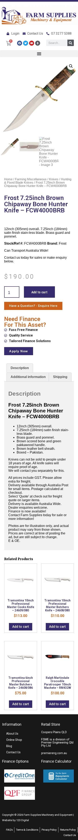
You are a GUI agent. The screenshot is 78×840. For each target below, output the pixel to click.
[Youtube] (31, 43)
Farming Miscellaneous (31, 179)
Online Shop (14, 739)
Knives (53, 179)
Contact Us (13, 752)
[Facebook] (19, 43)
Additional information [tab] (28, 377)
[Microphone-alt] (37, 43)
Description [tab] (20, 368)
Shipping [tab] (60, 377)
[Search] (70, 43)
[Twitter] (25, 43)
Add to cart (39, 292)
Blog (9, 746)
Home (8, 179)
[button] (39, 53)
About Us (12, 733)
